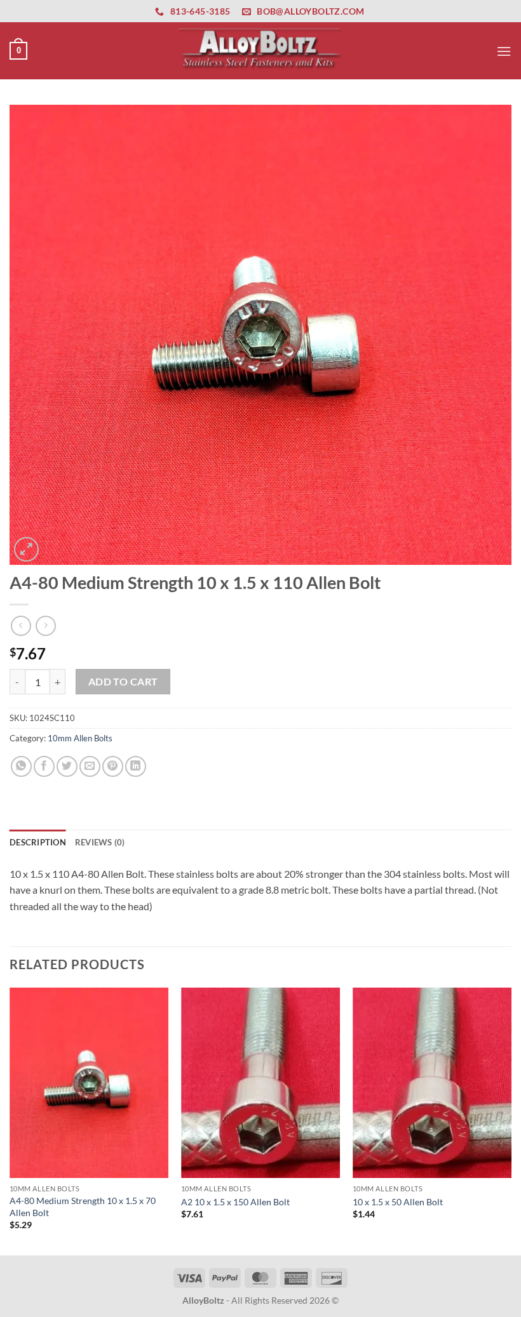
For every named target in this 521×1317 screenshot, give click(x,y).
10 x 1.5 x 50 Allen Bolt (398, 1201)
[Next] (510, 1120)
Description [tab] (38, 842)
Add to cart (123, 681)
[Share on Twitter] (67, 766)
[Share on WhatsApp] (21, 766)
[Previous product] (45, 625)
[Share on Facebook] (44, 766)
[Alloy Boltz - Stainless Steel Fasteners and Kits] (260, 50)
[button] (18, 51)
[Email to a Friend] (89, 766)
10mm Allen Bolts (80, 738)
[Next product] (20, 625)
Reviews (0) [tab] (100, 842)
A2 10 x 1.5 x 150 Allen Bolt (235, 1201)
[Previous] (10, 1120)
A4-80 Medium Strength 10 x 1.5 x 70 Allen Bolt (83, 1206)
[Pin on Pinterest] (112, 766)
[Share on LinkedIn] (135, 766)
